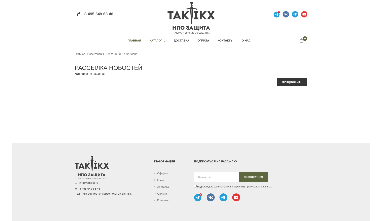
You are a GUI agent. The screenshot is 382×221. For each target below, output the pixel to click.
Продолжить (292, 82)
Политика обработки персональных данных (103, 193)
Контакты (163, 200)
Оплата (162, 193)
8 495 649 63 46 (98, 14)
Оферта (162, 173)
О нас (161, 180)
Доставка (163, 186)
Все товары (96, 53)
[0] (301, 41)
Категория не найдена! (122, 53)
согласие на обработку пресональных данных (245, 186)
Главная (80, 53)
